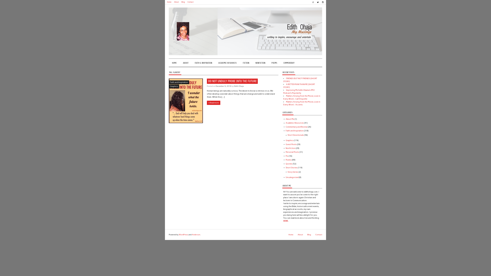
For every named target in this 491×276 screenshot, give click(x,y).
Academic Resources (227, 63)
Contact (190, 2)
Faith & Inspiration (203, 63)
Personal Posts (292, 152)
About (176, 2)
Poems (274, 63)
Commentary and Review (296, 127)
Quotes (289, 164)
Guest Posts (291, 144)
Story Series (293, 172)
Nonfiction (260, 63)
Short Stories (291, 167)
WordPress (183, 235)
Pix (287, 156)
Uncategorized (292, 177)
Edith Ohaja (239, 86)
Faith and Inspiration (179, 82)
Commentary (288, 63)
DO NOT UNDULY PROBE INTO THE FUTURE (232, 81)
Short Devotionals (296, 135)
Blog (183, 2)
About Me (290, 119)
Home (169, 2)
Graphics (174, 86)
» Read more (213, 103)
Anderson (196, 235)
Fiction (246, 63)
